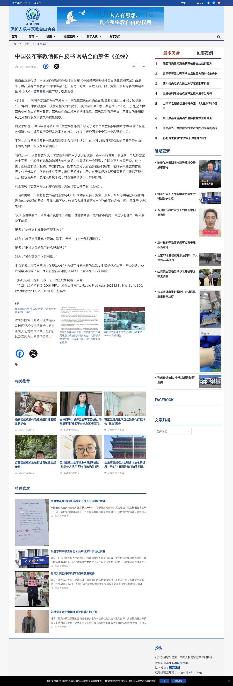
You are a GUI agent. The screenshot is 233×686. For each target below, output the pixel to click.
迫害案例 (205, 53)
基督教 (41, 91)
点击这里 (174, 667)
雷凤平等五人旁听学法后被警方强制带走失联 (190, 73)
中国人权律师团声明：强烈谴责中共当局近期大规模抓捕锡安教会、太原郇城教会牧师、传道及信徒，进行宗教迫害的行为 (80, 337)
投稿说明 (182, 663)
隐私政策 (178, 681)
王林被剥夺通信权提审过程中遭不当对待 (187, 93)
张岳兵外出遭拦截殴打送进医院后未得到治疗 (190, 128)
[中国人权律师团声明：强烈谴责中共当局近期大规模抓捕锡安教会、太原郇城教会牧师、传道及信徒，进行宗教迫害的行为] (80, 319)
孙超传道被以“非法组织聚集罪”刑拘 (184, 138)
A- (143, 66)
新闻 (27, 43)
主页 (14, 43)
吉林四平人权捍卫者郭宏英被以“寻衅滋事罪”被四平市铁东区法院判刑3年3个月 (81, 422)
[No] (228, 681)
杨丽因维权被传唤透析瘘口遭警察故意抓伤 (35, 421)
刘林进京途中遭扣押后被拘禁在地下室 (74, 612)
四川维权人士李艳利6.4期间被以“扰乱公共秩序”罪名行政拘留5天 (79, 464)
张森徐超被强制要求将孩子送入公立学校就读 (78, 501)
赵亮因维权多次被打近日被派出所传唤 (35, 464)
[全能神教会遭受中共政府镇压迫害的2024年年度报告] (124, 319)
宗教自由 (41, 43)
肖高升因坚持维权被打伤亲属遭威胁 (72, 573)
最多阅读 (171, 53)
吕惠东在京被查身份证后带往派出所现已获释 (78, 551)
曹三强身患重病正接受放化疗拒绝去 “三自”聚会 (124, 421)
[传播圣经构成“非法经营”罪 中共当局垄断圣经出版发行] (37, 325)
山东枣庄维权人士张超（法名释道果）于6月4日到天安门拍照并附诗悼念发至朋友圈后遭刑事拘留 (125, 465)
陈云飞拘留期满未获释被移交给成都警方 (187, 63)
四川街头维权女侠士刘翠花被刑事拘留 (186, 83)
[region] (110, 19)
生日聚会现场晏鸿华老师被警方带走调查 (187, 118)
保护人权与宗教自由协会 (32, 28)
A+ (134, 66)
